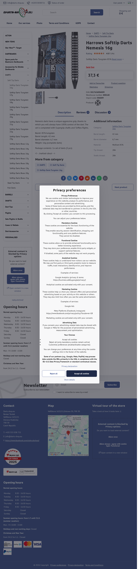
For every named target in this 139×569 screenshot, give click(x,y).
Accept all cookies (81, 373)
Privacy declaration (69, 366)
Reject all (53, 373)
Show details (69, 379)
